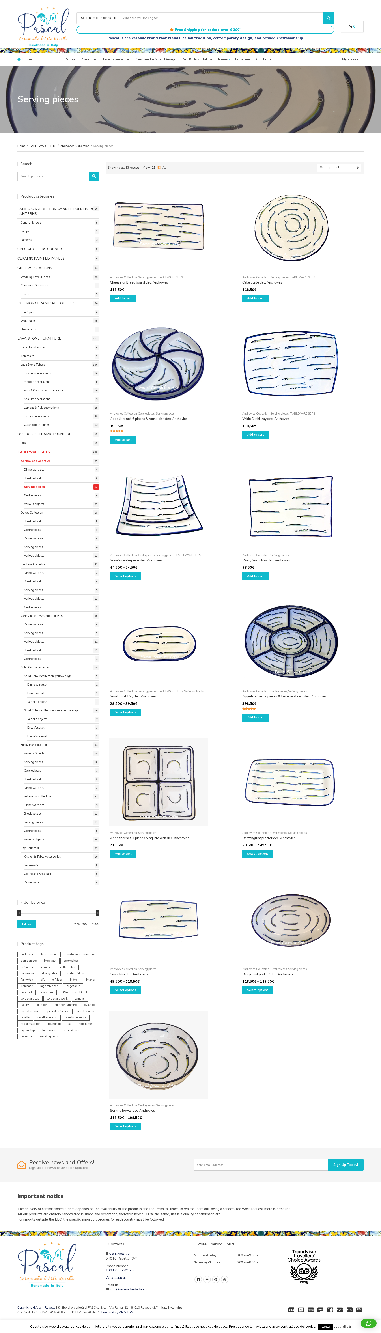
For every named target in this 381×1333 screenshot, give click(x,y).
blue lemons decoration (80, 955)
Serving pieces (147, 277)
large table (73, 986)
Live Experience (116, 59)
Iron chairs (27, 356)
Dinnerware (31, 882)
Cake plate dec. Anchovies (262, 282)
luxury (25, 1005)
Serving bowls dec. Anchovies (132, 1110)
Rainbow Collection (33, 564)
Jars (23, 443)
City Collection (30, 848)
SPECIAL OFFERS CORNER (39, 249)
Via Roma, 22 (119, 1254)
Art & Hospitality (197, 59)
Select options (125, 576)
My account (351, 59)
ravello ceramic (47, 1017)
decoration (28, 973)
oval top (89, 1005)
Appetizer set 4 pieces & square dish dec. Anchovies (149, 838)
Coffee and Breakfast (37, 874)
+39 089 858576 (120, 1270)
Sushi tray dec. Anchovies (129, 974)
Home (27, 59)
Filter (26, 924)
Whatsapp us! (116, 1277)
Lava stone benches (33, 348)
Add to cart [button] (123, 298)
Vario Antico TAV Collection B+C (42, 616)
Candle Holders (31, 223)
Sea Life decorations (37, 399)
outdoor (41, 1005)
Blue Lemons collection (36, 796)
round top (54, 1024)
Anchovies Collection (75, 146)
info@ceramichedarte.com (129, 1289)
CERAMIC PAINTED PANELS (41, 258)
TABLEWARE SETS (42, 146)
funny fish (27, 980)
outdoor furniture (65, 1005)
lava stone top (30, 999)
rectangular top (31, 1024)
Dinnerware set (34, 470)
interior (90, 980)
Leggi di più (342, 1326)
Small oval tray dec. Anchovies (133, 696)
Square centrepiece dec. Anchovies (136, 560)
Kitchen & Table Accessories (42, 857)
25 (153, 168)
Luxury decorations (36, 416)
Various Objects (34, 753)
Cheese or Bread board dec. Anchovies (139, 282)
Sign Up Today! (345, 1164)
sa (69, 1024)
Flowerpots (28, 329)
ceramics (47, 967)
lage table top (49, 986)
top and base (71, 1030)
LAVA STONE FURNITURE (39, 338)
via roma (26, 1036)
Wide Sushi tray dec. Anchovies (266, 418)
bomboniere (29, 961)
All (164, 168)
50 (159, 168)
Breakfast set (32, 478)
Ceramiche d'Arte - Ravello (36, 1307)
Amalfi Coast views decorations (44, 391)
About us (89, 59)
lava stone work (57, 999)
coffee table (67, 967)
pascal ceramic (30, 1011)
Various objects (194, 691)
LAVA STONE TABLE (74, 992)
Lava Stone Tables (33, 365)
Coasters (27, 294)
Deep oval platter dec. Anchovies (267, 974)
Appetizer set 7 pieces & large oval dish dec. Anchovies (284, 696)
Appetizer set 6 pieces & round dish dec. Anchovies (149, 418)
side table (85, 1024)
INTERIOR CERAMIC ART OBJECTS (46, 303)
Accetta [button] (325, 1327)
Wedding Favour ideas (35, 277)
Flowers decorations (37, 373)
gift (43, 980)
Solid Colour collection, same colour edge (51, 710)
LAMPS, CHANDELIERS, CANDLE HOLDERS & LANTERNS (55, 211)
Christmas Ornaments (35, 286)
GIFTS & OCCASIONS (34, 267)
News (223, 59)
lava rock (26, 992)
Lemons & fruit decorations (41, 408)
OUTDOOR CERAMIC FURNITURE (45, 434)
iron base (27, 986)
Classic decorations (37, 425)
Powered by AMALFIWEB (119, 1312)
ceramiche (27, 967)
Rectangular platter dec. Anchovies (269, 838)
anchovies (27, 955)
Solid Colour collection (35, 667)
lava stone (46, 992)
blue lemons (49, 955)
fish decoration (74, 973)
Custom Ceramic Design (156, 59)
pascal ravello (85, 1011)
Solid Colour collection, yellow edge (47, 676)
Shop (70, 59)
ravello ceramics (75, 1017)
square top (28, 1030)
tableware (49, 1030)
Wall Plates (28, 321)
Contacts (264, 59)
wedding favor (48, 1036)
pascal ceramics (57, 1011)
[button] (369, 1323)
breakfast (50, 961)
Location (242, 59)
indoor (74, 980)
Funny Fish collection (34, 745)
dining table (49, 973)
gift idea (57, 980)
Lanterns (26, 240)
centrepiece (71, 961)
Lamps (25, 231)
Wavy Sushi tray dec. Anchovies (266, 560)
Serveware (31, 865)
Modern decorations (37, 382)
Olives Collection (32, 513)
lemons (80, 999)
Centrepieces (146, 414)
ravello (25, 1017)
